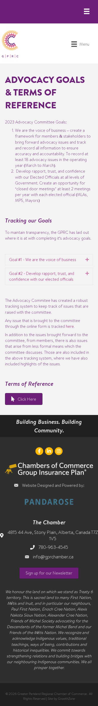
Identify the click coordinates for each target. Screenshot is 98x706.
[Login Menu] (86, 11)
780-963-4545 (53, 547)
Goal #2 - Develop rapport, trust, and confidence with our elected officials (41, 276)
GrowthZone (66, 698)
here (70, 326)
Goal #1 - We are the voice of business (42, 259)
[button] (49, 573)
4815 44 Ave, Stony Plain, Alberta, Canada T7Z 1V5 (53, 535)
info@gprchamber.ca (53, 557)
